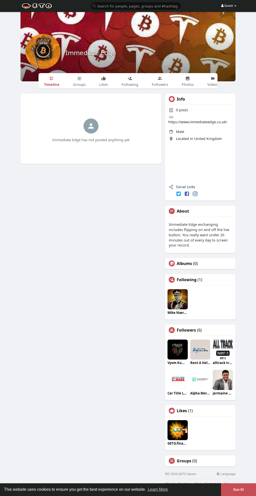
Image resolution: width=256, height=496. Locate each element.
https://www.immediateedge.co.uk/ (197, 122)
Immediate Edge (91, 52)
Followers (186, 330)
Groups (184, 461)
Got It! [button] (238, 490)
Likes (182, 411)
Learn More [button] (158, 489)
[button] (135, 5)
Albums (184, 263)
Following (186, 280)
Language (228, 474)
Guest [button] (229, 5)
